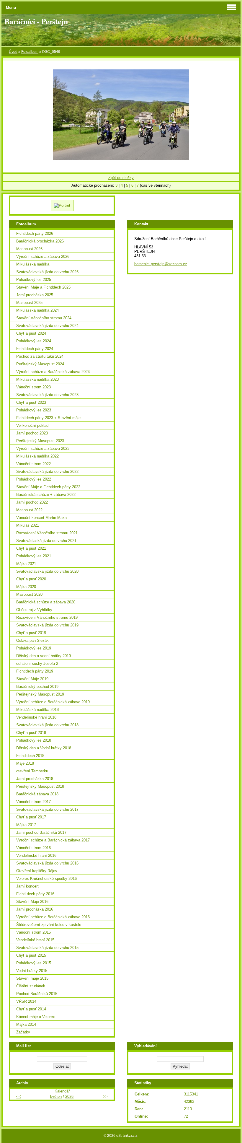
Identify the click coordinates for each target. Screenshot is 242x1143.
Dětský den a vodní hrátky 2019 (43, 656)
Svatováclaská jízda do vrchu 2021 (46, 540)
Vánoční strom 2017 (33, 802)
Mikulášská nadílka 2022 (37, 456)
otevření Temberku (32, 771)
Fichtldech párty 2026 (34, 233)
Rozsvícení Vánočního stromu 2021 (47, 533)
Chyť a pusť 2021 (31, 548)
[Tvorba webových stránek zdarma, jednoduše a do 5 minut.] (137, 1136)
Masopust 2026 (29, 249)
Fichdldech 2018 (30, 755)
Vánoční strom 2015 (33, 932)
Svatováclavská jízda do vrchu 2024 (47, 325)
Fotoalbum (29, 51)
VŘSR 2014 (26, 1001)
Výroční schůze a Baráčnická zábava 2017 (53, 840)
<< (18, 1096)
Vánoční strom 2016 (33, 848)
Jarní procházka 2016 (34, 909)
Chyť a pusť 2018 (31, 732)
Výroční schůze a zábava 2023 (42, 448)
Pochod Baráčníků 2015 (36, 993)
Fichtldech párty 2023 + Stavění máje (48, 418)
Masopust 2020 (29, 594)
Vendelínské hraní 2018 (36, 717)
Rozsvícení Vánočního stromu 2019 (47, 617)
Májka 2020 (26, 586)
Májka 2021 (26, 563)
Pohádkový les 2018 (33, 740)
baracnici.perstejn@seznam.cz (160, 264)
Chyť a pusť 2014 (31, 1009)
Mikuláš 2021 (27, 525)
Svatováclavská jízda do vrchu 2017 (47, 809)
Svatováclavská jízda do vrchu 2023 (47, 395)
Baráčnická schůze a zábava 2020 (45, 602)
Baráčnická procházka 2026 (40, 241)
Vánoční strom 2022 (33, 464)
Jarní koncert (27, 886)
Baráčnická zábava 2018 (37, 794)
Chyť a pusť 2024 (31, 333)
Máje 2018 (25, 763)
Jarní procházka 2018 (34, 778)
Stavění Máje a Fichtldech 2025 (43, 287)
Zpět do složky (121, 177)
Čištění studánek (30, 986)
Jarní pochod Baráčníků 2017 (41, 832)
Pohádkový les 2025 (33, 279)
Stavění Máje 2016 (32, 901)
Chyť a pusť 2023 (31, 402)
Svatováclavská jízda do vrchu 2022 (47, 471)
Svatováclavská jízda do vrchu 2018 (47, 725)
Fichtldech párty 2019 (34, 671)
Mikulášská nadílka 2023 (37, 379)
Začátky (23, 1032)
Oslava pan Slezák (32, 640)
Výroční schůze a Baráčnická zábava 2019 (53, 702)
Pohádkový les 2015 (33, 963)
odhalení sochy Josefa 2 (37, 663)
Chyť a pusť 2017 (31, 817)
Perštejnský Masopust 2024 (40, 364)
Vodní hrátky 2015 (31, 970)
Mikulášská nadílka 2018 (37, 709)
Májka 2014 (26, 1024)
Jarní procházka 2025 (34, 295)
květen (56, 1096)
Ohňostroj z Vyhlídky (34, 610)
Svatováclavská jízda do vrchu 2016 (47, 863)
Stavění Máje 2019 (32, 679)
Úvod (13, 51)
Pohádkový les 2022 (33, 479)
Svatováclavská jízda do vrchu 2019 (47, 625)
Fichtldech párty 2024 (34, 348)
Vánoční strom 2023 (33, 387)
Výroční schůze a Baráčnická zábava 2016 (53, 917)
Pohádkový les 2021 (33, 556)
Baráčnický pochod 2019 (37, 686)
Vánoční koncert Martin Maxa (41, 517)
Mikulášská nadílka (32, 264)
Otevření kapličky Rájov (36, 871)
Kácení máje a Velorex (35, 1017)
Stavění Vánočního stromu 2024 (43, 318)
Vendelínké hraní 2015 (35, 940)
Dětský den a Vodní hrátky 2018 (43, 748)
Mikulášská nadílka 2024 (37, 310)
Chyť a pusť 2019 (31, 633)
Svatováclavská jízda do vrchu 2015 (47, 947)
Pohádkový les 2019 (33, 648)
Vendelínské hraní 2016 (36, 855)
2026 (69, 1096)
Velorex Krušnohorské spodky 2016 (46, 878)
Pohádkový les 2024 (33, 341)
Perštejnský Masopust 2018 (40, 786)
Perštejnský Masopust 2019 (40, 694)
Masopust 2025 (29, 302)
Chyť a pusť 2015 (31, 955)
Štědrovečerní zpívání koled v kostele (48, 924)
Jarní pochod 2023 (32, 433)
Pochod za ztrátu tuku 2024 (39, 356)
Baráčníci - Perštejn (36, 21)
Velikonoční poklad (32, 425)
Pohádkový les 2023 (33, 410)
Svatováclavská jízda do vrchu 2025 (47, 272)
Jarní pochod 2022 (32, 502)
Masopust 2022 (29, 510)
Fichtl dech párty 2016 (35, 894)
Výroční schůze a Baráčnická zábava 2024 (53, 371)
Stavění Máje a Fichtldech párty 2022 (48, 487)
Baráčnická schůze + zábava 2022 (46, 494)
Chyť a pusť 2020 (31, 579)
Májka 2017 (26, 825)
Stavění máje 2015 (32, 978)
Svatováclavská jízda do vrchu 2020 (47, 571)
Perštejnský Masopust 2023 (40, 441)
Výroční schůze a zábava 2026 (42, 256)
